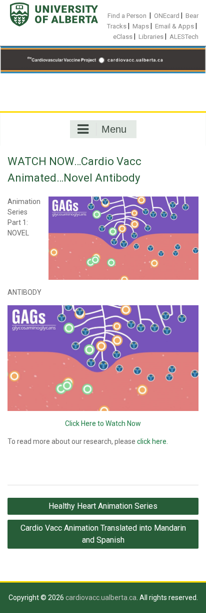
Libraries (151, 36)
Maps (140, 26)
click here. (152, 441)
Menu (114, 129)
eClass (122, 36)
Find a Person (127, 15)
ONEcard (167, 15)
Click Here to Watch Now (103, 423)
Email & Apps (174, 26)
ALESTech (184, 36)
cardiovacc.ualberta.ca (101, 598)
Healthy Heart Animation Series (103, 506)
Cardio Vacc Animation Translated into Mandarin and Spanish (103, 534)
